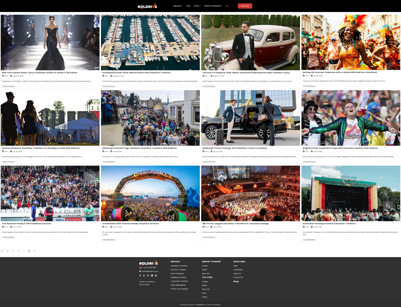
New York (206, 273)
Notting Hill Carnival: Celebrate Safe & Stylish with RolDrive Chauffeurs (340, 72)
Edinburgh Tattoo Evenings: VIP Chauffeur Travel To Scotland (235, 148)
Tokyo (204, 297)
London (205, 266)
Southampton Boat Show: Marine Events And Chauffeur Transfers (136, 72)
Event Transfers (177, 273)
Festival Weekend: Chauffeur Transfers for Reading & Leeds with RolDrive (41, 148)
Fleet (235, 266)
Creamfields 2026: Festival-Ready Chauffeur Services (130, 223)
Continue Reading (8, 86)
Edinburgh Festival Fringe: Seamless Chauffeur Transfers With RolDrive (139, 148)
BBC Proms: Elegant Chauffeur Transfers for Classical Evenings (236, 223)
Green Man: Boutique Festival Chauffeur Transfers (329, 223)
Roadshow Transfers (179, 266)
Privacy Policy (144, 284)
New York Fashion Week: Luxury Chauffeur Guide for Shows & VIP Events (39, 72)
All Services (238, 269)
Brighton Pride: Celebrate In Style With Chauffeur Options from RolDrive (340, 148)
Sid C (6, 76)
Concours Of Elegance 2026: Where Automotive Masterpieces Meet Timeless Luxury (246, 72)
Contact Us (238, 277)
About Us (237, 273)
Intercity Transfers (178, 269)
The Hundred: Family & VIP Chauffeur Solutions (26, 223)
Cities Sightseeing (178, 285)
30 (29, 250)
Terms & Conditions (147, 282)
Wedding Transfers (178, 277)
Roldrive (200, 305)
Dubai (204, 269)
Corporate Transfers (179, 281)
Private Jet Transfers (179, 289)
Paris (204, 293)
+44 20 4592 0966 (149, 267)
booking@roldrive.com (149, 271)
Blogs (236, 281)
